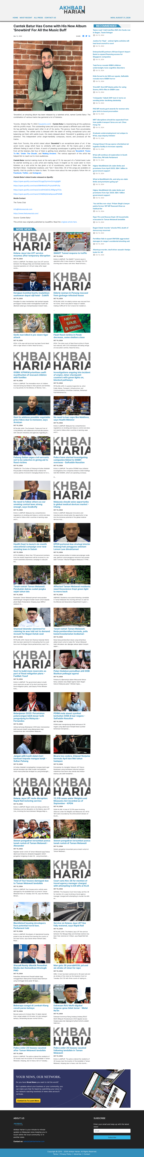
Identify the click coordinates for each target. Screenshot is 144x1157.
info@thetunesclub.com (22, 209)
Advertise (77, 1154)
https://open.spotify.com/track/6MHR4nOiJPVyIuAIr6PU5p (36, 186)
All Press (38, 18)
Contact (87, 1154)
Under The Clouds (29, 153)
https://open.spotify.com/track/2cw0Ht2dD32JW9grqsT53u (37, 190)
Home (15, 18)
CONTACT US (50, 18)
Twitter (25, 173)
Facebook (17, 173)
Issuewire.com (44, 124)
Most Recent (26, 18)
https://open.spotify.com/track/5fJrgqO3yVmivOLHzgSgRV (37, 181)
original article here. (69, 222)
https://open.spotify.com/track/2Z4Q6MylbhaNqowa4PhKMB (37, 194)
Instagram (37, 173)
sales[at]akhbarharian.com (33, 1141)
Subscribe (112, 1137)
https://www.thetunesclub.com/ (25, 213)
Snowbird (80, 151)
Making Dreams (49, 153)
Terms (55, 1154)
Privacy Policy (65, 1154)
